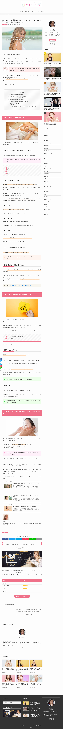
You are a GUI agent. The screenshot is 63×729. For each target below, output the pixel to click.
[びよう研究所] (31, 4)
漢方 (46, 178)
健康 (46, 204)
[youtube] (23, 648)
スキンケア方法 (48, 186)
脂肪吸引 (47, 140)
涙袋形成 (47, 173)
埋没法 (46, 148)
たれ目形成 (47, 145)
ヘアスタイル (47, 137)
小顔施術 (47, 189)
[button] (5, 539)
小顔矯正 (47, 183)
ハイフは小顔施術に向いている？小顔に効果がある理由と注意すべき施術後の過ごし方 (26, 484)
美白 (46, 132)
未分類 (46, 214)
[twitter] (20, 648)
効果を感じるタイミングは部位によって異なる (19, 96)
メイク (46, 160)
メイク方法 (47, 191)
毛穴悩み (47, 135)
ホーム (24, 725)
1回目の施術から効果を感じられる (17, 99)
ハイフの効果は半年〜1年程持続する (17, 97)
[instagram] (22, 648)
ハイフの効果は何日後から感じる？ (16, 94)
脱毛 (46, 206)
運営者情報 (52, 40)
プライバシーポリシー (31, 725)
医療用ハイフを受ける (14, 103)
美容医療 (47, 212)
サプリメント (47, 194)
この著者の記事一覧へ (28, 614)
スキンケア (5, 24)
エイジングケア (48, 143)
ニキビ (46, 171)
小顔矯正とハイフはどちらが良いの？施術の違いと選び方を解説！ (26, 496)
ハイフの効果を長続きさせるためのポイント (18, 101)
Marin (8, 610)
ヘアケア (47, 150)
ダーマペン (47, 163)
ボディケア (47, 166)
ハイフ (46, 158)
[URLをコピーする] (39, 539)
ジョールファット (48, 153)
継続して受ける (13, 104)
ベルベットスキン (48, 168)
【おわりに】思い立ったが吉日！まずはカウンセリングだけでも (22, 106)
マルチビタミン (48, 199)
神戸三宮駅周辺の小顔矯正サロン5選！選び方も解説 (24, 506)
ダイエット (47, 176)
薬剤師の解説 (47, 209)
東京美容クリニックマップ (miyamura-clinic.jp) (20, 285)
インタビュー (47, 201)
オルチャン (47, 181)
